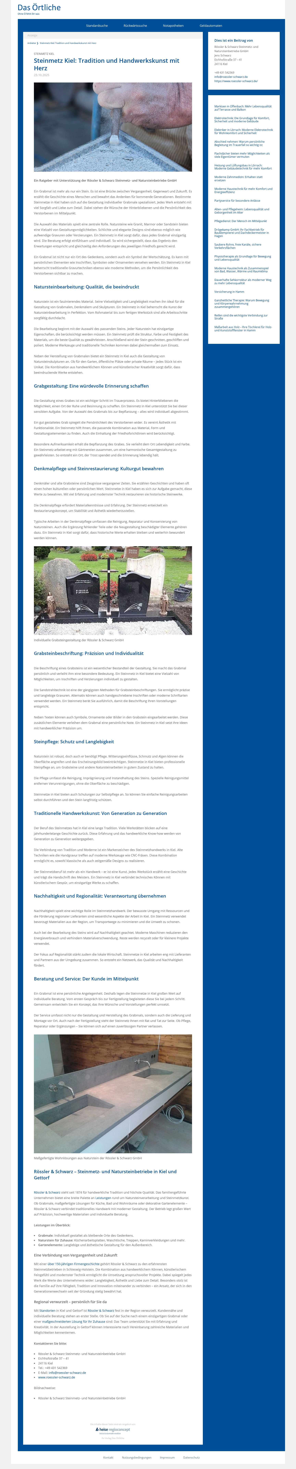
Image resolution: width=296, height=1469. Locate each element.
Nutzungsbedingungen (136, 1457)
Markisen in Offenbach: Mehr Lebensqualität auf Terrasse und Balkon (243, 108)
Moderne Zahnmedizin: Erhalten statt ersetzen (238, 178)
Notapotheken (173, 25)
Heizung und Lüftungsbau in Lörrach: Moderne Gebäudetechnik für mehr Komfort (243, 167)
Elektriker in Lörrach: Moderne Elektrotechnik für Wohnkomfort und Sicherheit (243, 131)
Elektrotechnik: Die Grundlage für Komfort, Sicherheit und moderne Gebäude (242, 120)
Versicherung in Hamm (229, 291)
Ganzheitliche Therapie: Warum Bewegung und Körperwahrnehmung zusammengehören (241, 303)
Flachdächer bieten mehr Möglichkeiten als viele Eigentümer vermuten (242, 155)
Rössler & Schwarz (47, 1192)
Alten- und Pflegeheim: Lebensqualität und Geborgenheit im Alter (241, 211)
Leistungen (103, 1198)
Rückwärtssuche (135, 25)
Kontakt (108, 1457)
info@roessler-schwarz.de (67, 1373)
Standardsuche (97, 25)
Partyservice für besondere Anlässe (237, 200)
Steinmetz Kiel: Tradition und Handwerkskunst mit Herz (68, 43)
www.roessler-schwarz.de (56, 1377)
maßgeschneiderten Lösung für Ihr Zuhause (73, 1321)
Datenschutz (191, 1457)
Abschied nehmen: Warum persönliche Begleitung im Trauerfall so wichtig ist (239, 143)
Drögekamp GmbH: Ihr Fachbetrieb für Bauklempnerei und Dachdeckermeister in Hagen (241, 233)
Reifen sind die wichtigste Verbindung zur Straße (241, 317)
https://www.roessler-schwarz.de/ (236, 81)
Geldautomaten (211, 25)
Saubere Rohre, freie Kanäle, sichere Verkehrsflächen (237, 246)
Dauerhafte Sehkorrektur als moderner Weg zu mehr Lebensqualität (243, 281)
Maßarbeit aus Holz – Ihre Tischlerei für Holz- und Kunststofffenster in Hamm (243, 328)
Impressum (167, 1457)
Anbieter (31, 43)
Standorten (47, 1310)
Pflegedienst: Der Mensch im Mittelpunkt (240, 221)
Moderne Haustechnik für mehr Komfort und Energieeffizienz (243, 190)
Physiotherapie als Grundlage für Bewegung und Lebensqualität (242, 258)
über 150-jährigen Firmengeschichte (74, 1264)
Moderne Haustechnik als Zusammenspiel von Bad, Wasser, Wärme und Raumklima (241, 270)
